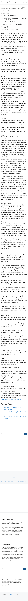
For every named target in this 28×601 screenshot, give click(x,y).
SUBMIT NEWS (19, 579)
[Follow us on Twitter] (15, 598)
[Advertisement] (14, 452)
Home (2, 7)
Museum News (7, 7)
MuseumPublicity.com (11, 594)
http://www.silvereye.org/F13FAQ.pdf (11, 399)
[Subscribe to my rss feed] (12, 598)
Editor (3, 29)
